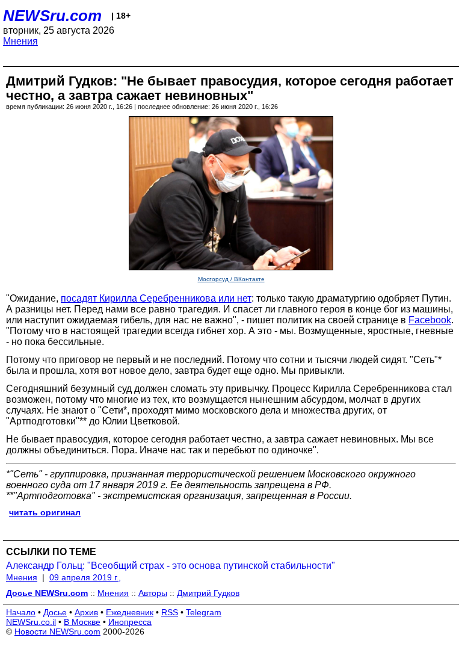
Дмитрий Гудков (208, 593)
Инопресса (130, 622)
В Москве (82, 622)
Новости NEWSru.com (57, 631)
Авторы (152, 593)
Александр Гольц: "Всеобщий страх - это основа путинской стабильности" (170, 565)
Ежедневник (129, 612)
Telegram (203, 612)
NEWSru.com (52, 16)
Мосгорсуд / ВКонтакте (231, 279)
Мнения (20, 41)
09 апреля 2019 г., (85, 577)
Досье (55, 612)
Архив (86, 612)
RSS (169, 612)
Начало (20, 612)
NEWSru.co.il (31, 622)
